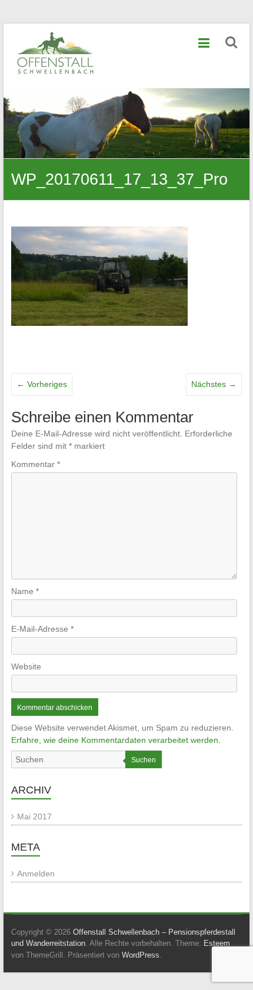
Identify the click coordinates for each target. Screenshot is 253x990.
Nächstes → (214, 384)
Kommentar (35, 464)
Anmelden (36, 873)
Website (26, 666)
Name (25, 591)
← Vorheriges (41, 384)
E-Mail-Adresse (42, 629)
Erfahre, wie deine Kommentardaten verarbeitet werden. (116, 740)
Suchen (143, 760)
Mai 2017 (34, 816)
